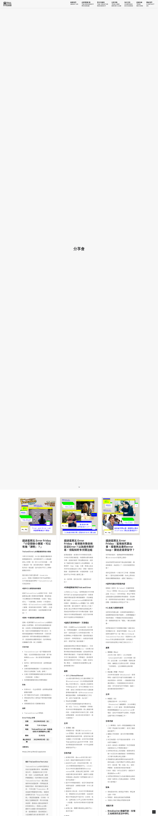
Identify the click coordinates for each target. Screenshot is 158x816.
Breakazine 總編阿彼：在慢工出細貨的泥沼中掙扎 (121, 812)
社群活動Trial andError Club (116, 4)
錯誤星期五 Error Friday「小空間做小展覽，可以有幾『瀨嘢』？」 (36, 544)
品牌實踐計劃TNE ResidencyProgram (88, 4)
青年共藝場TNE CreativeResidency (102, 4)
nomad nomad (77, 594)
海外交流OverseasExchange (128, 4)
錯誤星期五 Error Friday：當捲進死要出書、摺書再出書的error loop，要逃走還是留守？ (120, 545)
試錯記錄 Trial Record (140, 4)
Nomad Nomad (77, 675)
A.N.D (82, 627)
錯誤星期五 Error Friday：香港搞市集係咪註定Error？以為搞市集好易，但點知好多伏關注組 (79, 545)
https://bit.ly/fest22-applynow (34, 751)
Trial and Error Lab (73, 742)
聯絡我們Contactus (150, 4)
